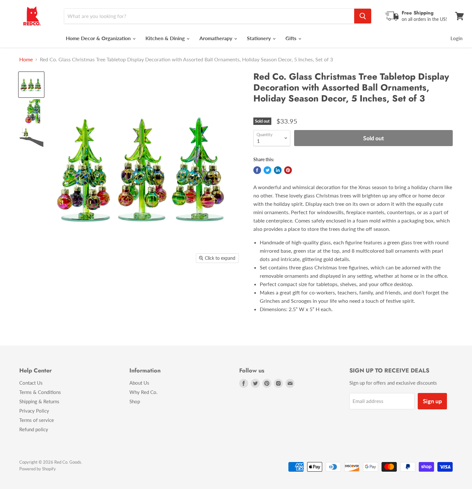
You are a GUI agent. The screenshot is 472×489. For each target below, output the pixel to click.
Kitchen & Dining (165, 38)
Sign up (432, 401)
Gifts (291, 38)
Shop (134, 401)
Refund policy (33, 429)
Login (456, 38)
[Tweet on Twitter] (267, 170)
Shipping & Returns (39, 401)
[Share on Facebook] (257, 170)
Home (26, 59)
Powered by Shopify (37, 468)
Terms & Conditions (40, 392)
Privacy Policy (34, 411)
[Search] (362, 16)
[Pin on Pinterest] (288, 170)
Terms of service (36, 420)
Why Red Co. (143, 392)
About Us (139, 383)
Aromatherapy (216, 38)
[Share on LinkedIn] (278, 170)
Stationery (259, 38)
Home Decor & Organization (99, 38)
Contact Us (31, 383)
